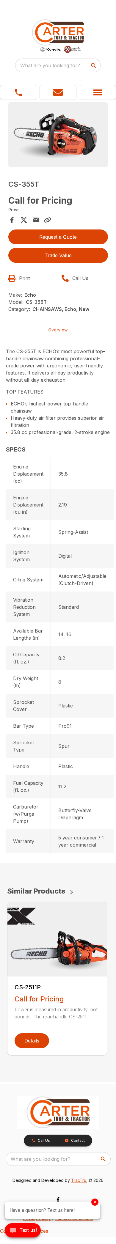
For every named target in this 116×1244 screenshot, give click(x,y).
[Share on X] (23, 220)
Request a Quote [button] (58, 237)
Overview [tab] (58, 329)
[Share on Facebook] (11, 220)
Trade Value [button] (58, 255)
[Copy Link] (47, 220)
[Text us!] (23, 1231)
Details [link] (31, 1041)
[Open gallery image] (58, 134)
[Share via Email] (35, 220)
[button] (18, 92)
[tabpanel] (58, 135)
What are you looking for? (50, 65)
